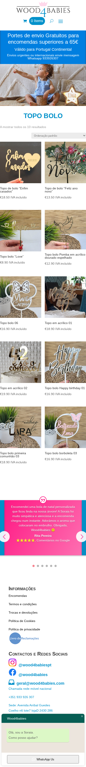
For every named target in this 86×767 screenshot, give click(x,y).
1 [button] (33, 566)
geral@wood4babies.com (36, 683)
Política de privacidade (24, 629)
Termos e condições (23, 604)
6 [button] (55, 566)
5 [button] (51, 566)
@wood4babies (32, 675)
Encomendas (18, 595)
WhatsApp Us (45, 759)
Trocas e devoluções (23, 612)
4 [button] (47, 566)
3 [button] (42, 566)
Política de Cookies (22, 621)
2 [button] (38, 566)
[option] (43, 527)
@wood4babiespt (33, 665)
